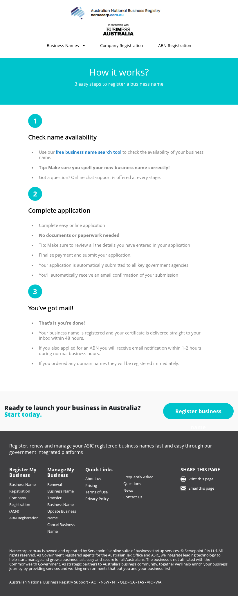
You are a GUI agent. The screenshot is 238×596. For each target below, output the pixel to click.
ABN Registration (174, 45)
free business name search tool (88, 152)
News (128, 490)
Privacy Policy (97, 498)
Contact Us (132, 497)
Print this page (200, 479)
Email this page (201, 488)
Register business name (198, 413)
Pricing (91, 485)
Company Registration (121, 45)
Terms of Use (96, 492)
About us (93, 478)
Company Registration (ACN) (19, 504)
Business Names (63, 45)
